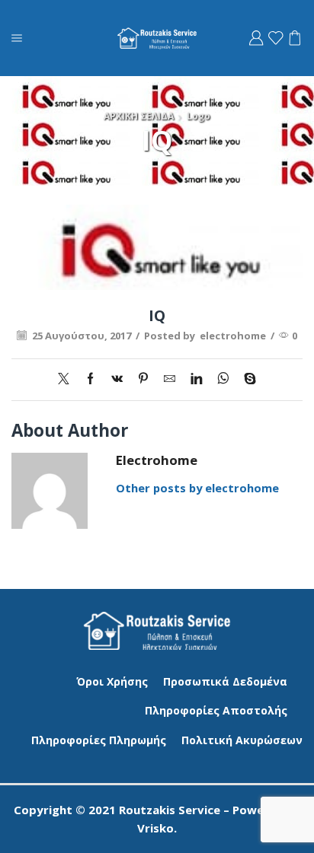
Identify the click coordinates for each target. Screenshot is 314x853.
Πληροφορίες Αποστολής (216, 710)
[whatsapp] (223, 379)
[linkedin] (196, 379)
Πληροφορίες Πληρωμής (98, 740)
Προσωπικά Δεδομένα (225, 681)
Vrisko (155, 827)
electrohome (233, 335)
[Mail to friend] (169, 379)
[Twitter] (67, 379)
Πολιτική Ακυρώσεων (242, 740)
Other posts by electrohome (197, 487)
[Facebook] (90, 379)
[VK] (117, 379)
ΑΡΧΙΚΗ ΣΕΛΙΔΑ (139, 116)
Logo (198, 116)
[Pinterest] (143, 379)
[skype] (246, 379)
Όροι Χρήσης (112, 681)
